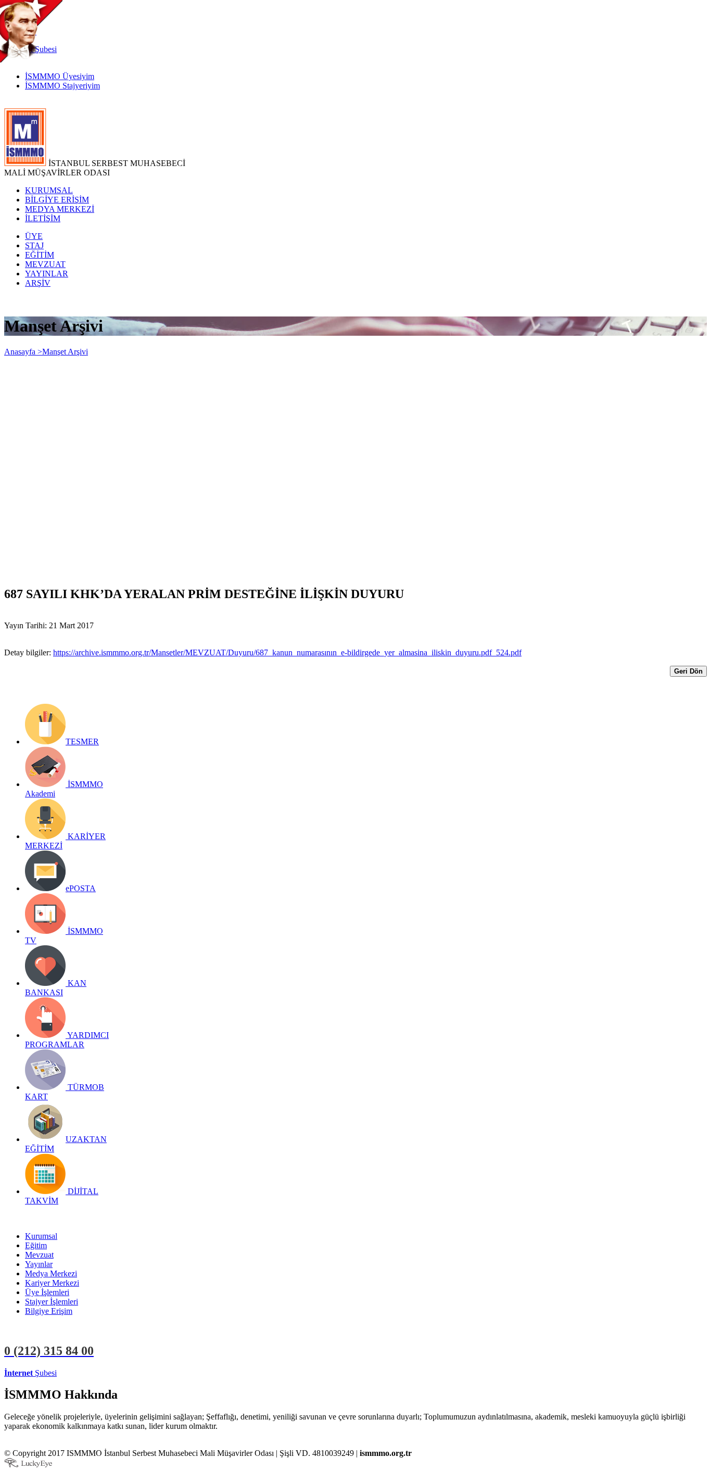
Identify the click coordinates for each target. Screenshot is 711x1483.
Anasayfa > (23, 351)
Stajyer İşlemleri (51, 1301)
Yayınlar (39, 1264)
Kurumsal (41, 1236)
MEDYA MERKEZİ (59, 209)
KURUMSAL (49, 190)
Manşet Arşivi (65, 351)
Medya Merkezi (51, 1273)
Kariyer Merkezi (52, 1282)
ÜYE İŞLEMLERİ (90, 1372)
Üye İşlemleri (47, 1292)
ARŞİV (37, 282)
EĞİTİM (39, 254)
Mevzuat (39, 1254)
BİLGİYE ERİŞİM (57, 199)
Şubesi (30, 1372)
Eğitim (36, 1245)
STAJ (34, 245)
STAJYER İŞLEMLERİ (165, 1372)
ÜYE (34, 236)
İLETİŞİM (42, 218)
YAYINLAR (46, 273)
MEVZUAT (45, 264)
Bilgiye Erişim (48, 1311)
